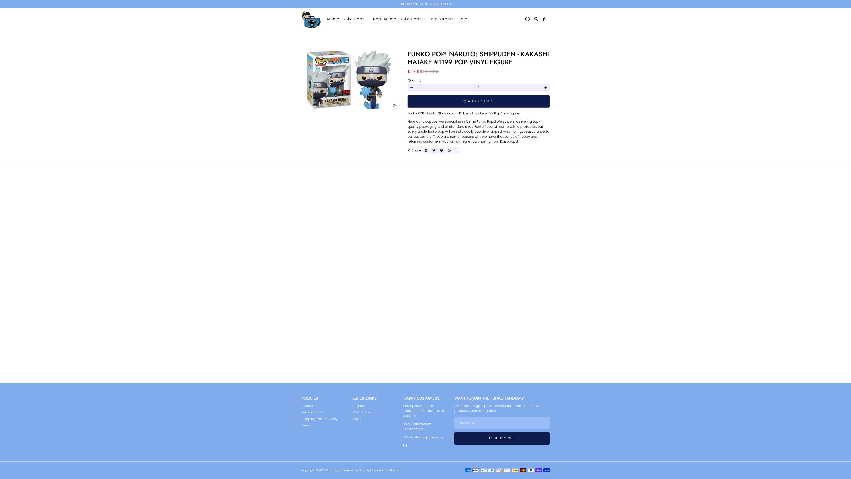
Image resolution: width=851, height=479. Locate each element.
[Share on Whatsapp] (449, 150)
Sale (463, 19)
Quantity (415, 80)
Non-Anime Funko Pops (400, 19)
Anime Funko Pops (348, 19)
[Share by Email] (457, 150)
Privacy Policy (312, 412)
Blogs (356, 418)
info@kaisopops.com (423, 437)
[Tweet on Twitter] (434, 150)
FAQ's (305, 425)
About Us (308, 405)
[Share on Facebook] (426, 150)
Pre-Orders (442, 19)
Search (358, 405)
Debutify (393, 470)
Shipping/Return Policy (319, 418)
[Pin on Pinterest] (441, 150)
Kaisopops (334, 470)
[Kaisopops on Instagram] (405, 445)
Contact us (361, 412)
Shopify (364, 470)
